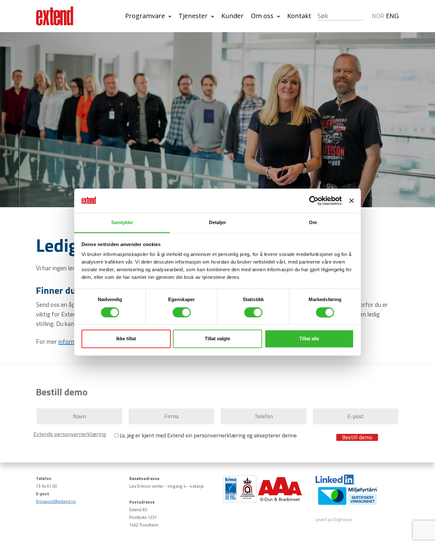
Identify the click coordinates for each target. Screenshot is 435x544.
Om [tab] (313, 222)
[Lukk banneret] (351, 200)
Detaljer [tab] (217, 222)
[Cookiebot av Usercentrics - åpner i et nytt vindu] (314, 200)
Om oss (262, 15)
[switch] (182, 312)
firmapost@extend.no (56, 501)
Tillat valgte (217, 339)
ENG (392, 15)
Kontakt (299, 15)
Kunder (232, 15)
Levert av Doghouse (334, 519)
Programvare (145, 15)
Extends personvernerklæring (69, 434)
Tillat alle (309, 339)
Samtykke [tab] (122, 222)
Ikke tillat (126, 339)
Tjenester (193, 15)
